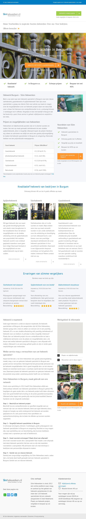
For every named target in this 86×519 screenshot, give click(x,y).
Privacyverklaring (39, 516)
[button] (70, 355)
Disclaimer (31, 516)
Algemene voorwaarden (20, 516)
